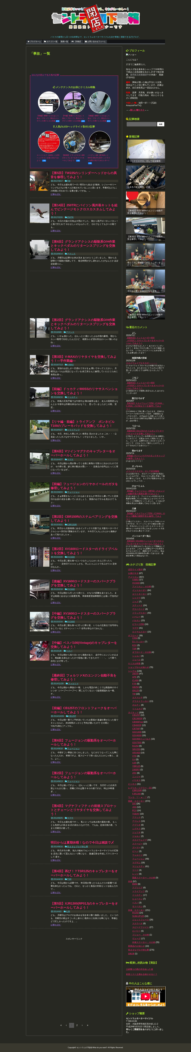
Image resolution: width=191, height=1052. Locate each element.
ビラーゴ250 (138, 624)
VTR (134, 756)
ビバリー (136, 931)
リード (135, 870)
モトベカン (137, 906)
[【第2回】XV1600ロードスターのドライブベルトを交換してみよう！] (39, 557)
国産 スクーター (136, 801)
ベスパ (69, 651)
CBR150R (72, 525)
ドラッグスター (139, 613)
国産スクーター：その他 (143, 878)
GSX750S (137, 742)
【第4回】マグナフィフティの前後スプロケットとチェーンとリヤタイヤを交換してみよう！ (84, 810)
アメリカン (133, 577)
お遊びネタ (133, 573)
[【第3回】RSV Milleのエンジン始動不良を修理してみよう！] (145, 229)
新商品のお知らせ (136, 946)
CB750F (136, 729)
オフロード (133, 635)
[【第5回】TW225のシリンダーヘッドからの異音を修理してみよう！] (39, 181)
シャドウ (136, 598)
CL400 (135, 680)
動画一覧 (64, 41)
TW (68, 181)
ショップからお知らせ (138, 667)
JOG (134, 807)
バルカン (136, 620)
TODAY (135, 814)
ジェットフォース (140, 920)
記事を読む (56, 194)
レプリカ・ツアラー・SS (140, 788)
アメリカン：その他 (141, 586)
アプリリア (137, 887)
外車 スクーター (136, 910)
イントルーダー (139, 590)
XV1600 (71, 557)
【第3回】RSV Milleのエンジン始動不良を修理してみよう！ (145, 237)
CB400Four (137, 722)
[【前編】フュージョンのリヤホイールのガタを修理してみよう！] (39, 492)
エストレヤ (137, 697)
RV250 (135, 913)
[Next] (82, 1025)
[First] (60, 1025)
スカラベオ (137, 923)
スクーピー (137, 844)
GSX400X (137, 735)
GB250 (135, 687)
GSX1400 (136, 732)
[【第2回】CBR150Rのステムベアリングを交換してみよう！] (39, 524)
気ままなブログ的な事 (77, 847)
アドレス (136, 821)
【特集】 (78, 41)
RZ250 (135, 746)
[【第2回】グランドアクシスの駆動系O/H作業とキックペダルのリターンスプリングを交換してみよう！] (39, 328)
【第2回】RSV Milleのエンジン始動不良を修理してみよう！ (145, 316)
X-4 (134, 759)
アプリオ (136, 825)
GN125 (135, 690)
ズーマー (136, 847)
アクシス (71, 254)
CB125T (72, 716)
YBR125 (136, 766)
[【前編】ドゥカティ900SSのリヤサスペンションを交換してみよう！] (39, 397)
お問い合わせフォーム (96, 41)
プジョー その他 (140, 935)
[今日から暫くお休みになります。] (145, 281)
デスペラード (138, 609)
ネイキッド (133, 712)
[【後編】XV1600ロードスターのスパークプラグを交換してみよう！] (39, 589)
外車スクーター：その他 (143, 942)
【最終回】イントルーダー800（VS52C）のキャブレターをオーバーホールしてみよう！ (145, 340)
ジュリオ (136, 832)
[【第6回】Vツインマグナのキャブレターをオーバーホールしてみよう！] (39, 459)
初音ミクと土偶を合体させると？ (141, 974)
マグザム (136, 862)
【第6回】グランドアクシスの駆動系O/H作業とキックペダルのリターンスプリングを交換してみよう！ (83, 245)
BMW (134, 884)
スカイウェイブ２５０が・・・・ (141, 363)
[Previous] (66, 1025)
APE (134, 677)
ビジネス (132, 784)
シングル (132, 671)
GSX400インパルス (141, 739)
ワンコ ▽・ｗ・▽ (137, 797)
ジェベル (136, 660)
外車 (130, 881)
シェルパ (136, 656)
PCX (134, 810)
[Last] (87, 1025)
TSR (69, 879)
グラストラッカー (140, 701)
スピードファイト (140, 927)
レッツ (135, 874)
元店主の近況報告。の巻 (138, 187)
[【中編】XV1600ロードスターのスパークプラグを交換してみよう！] (39, 621)
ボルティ (136, 705)
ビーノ (135, 851)
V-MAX (70, 365)
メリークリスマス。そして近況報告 (144, 161)
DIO (134, 804)
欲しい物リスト (137, 110)
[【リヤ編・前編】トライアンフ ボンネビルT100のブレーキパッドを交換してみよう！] (39, 430)
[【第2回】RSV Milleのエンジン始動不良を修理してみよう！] (145, 307)
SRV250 (136, 749)
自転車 (131, 954)
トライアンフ (73, 430)
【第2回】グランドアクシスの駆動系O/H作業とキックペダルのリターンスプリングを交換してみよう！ (83, 324)
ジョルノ (136, 836)
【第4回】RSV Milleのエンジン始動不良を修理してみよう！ (145, 211)
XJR (68, 911)
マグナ (70, 459)
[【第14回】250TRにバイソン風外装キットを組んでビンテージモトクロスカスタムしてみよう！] (39, 213)
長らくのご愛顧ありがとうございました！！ (145, 264)
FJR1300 (136, 794)
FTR (134, 684)
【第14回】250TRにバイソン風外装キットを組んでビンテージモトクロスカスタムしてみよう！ (84, 209)
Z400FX (136, 770)
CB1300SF (137, 718)
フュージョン (73, 492)
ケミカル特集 (134, 663)
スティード (137, 605)
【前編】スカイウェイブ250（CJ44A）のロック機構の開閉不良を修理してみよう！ (145, 516)
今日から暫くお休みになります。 (143, 291)
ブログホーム (35, 41)
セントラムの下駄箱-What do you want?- (92, 1047)
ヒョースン (137, 899)
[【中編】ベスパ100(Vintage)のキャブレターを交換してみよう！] (39, 651)
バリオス (136, 780)
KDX (134, 645)
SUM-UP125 (138, 916)
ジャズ (135, 602)
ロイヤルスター (139, 632)
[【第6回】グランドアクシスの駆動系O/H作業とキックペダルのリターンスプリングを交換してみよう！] (39, 249)
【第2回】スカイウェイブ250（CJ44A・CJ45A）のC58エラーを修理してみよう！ (145, 406)
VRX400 (136, 753)
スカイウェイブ (139, 840)
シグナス (136, 829)
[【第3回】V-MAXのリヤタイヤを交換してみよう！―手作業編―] (39, 365)
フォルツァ (73, 683)
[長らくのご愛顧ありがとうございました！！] (145, 255)
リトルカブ (137, 709)
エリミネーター (139, 594)
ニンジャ (136, 776)
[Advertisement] (74, 66)
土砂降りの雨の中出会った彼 (139, 969)
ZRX (134, 773)
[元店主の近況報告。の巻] (145, 177)
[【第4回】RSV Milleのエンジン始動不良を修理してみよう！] (145, 203)
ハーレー (136, 617)
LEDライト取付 (135, 569)
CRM (134, 638)
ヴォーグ (136, 938)
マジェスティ (138, 866)
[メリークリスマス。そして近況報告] (145, 151)
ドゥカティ (72, 397)
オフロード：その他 (141, 652)
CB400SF (136, 725)
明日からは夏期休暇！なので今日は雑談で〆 (82, 842)
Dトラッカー (138, 642)
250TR (70, 217)
